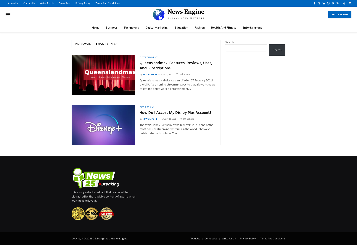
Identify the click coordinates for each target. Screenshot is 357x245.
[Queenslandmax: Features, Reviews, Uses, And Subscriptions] (103, 75)
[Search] (349, 3)
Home (95, 27)
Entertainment (252, 27)
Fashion (199, 27)
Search (229, 42)
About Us (13, 3)
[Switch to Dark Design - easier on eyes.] (344, 3)
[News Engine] (178, 14)
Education (181, 27)
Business (111, 27)
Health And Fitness (223, 27)
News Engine (150, 74)
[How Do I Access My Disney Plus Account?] (103, 125)
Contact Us (29, 3)
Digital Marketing (156, 27)
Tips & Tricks (147, 107)
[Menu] (8, 14)
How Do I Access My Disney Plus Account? (175, 113)
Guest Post (65, 3)
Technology (131, 27)
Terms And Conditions (107, 3)
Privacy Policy (83, 3)
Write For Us (47, 3)
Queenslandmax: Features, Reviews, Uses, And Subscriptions (176, 66)
